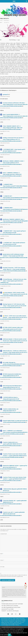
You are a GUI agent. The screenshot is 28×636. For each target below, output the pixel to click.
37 (1, 22)
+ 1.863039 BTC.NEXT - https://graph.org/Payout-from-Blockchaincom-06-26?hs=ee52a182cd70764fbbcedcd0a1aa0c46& (13, 232)
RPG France (22, 622)
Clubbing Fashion (12, 620)
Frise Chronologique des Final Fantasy (14, 623)
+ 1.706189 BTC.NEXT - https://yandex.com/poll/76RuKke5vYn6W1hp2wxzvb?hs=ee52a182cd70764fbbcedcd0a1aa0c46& (14, 209)
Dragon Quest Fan (18, 620)
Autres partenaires (4, 618)
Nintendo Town (7, 619)
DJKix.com (10, 618)
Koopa (2, 619)
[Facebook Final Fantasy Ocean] (8, 614)
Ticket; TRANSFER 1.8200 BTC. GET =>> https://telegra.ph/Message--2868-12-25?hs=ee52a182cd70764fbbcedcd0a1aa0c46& (11, 127)
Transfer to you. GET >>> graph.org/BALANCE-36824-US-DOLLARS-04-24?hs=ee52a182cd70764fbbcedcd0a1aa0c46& (12, 514)
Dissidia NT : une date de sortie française (10, 610)
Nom (1, 553)
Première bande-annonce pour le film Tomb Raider (12, 603)
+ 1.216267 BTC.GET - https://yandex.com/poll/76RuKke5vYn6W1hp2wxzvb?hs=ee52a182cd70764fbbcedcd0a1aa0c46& (14, 197)
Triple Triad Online (4, 620)
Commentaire (3, 533)
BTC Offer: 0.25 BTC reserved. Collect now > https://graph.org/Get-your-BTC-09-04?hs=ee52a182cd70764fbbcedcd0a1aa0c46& (11, 329)
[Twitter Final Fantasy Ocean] (12, 614)
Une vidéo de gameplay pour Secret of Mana (11, 607)
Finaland (23, 620)
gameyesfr (5, 94)
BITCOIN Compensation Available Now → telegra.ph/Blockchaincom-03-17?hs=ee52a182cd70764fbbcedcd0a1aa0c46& (11, 375)
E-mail (2, 560)
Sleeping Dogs (22, 619)
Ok (9, 635)
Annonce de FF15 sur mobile (7, 609)
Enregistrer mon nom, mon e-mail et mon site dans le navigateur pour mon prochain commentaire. (13, 576)
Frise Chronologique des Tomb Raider (8, 624)
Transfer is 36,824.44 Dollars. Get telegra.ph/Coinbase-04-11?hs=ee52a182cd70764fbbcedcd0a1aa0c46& (10, 410)
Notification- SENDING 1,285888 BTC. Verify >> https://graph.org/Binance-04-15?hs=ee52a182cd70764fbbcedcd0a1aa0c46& (12, 162)
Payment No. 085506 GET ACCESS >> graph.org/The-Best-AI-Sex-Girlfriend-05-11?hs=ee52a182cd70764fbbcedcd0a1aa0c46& (13, 467)
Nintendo (11, 622)
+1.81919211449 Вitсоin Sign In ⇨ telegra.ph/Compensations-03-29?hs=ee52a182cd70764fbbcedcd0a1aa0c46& (10, 399)
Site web (2, 566)
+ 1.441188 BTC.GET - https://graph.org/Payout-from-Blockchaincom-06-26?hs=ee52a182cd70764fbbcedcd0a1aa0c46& (12, 244)
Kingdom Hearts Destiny (20, 618)
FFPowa (14, 618)
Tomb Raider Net (4, 623)
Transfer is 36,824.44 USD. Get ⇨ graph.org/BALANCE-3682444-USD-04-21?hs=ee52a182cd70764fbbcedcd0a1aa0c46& (11, 444)
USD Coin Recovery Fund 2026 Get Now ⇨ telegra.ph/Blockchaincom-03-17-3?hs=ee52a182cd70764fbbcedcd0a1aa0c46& (11, 387)
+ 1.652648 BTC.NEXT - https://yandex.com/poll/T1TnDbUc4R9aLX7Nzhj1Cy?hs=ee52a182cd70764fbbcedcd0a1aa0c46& (13, 186)
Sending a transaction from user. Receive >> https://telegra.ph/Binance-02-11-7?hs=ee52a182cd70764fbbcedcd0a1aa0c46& (12, 139)
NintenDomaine (16, 622)
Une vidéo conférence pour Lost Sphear (10, 605)
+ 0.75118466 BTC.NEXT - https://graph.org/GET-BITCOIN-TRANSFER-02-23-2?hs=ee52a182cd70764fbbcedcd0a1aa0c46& (13, 151)
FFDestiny (17, 624)
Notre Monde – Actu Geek (15, 619)
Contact (25, 627)
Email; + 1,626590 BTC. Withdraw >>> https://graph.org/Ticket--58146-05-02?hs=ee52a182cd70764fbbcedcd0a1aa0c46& (11, 174)
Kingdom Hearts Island (5, 622)
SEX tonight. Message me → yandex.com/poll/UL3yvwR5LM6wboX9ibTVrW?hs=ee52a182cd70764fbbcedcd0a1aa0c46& (12, 364)
